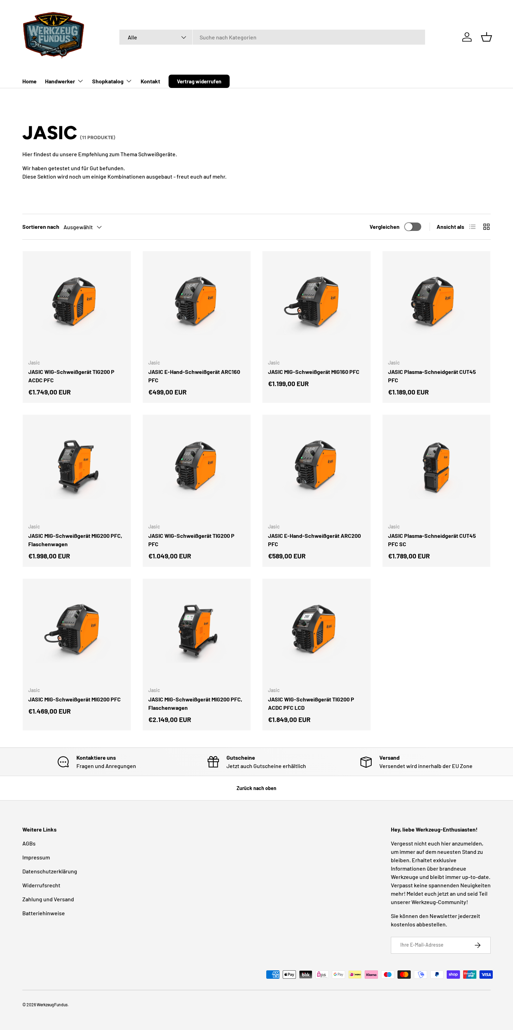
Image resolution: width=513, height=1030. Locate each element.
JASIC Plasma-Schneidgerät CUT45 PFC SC (432, 539)
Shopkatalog (108, 81)
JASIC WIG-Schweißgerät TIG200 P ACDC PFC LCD (311, 703)
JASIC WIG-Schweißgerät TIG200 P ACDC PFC (71, 375)
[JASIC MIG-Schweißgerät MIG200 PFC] (76, 632)
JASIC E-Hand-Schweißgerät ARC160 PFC (194, 375)
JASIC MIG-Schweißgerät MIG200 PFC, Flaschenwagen (75, 539)
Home (29, 81)
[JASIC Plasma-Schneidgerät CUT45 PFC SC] (436, 468)
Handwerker (60, 81)
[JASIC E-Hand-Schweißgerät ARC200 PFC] (316, 468)
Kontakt (150, 81)
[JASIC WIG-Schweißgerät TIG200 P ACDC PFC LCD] (316, 632)
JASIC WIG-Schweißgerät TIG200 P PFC (191, 539)
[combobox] (272, 37)
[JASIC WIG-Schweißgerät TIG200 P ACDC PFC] (76, 305)
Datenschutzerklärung (49, 871)
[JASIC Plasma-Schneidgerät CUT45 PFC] (436, 305)
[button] (486, 37)
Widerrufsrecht (41, 885)
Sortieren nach (40, 226)
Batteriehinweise (43, 913)
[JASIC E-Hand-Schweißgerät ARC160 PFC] (196, 305)
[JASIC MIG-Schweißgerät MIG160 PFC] (316, 305)
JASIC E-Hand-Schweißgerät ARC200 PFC (314, 539)
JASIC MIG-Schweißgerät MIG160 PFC (313, 371)
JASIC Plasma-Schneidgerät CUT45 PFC (432, 375)
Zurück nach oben (256, 788)
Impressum (36, 857)
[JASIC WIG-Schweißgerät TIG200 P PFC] (196, 468)
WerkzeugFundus (52, 1004)
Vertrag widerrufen (199, 81)
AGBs (29, 843)
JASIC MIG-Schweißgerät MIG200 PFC (74, 699)
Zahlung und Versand (48, 899)
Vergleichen (385, 226)
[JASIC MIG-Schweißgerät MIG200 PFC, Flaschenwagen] (76, 468)
